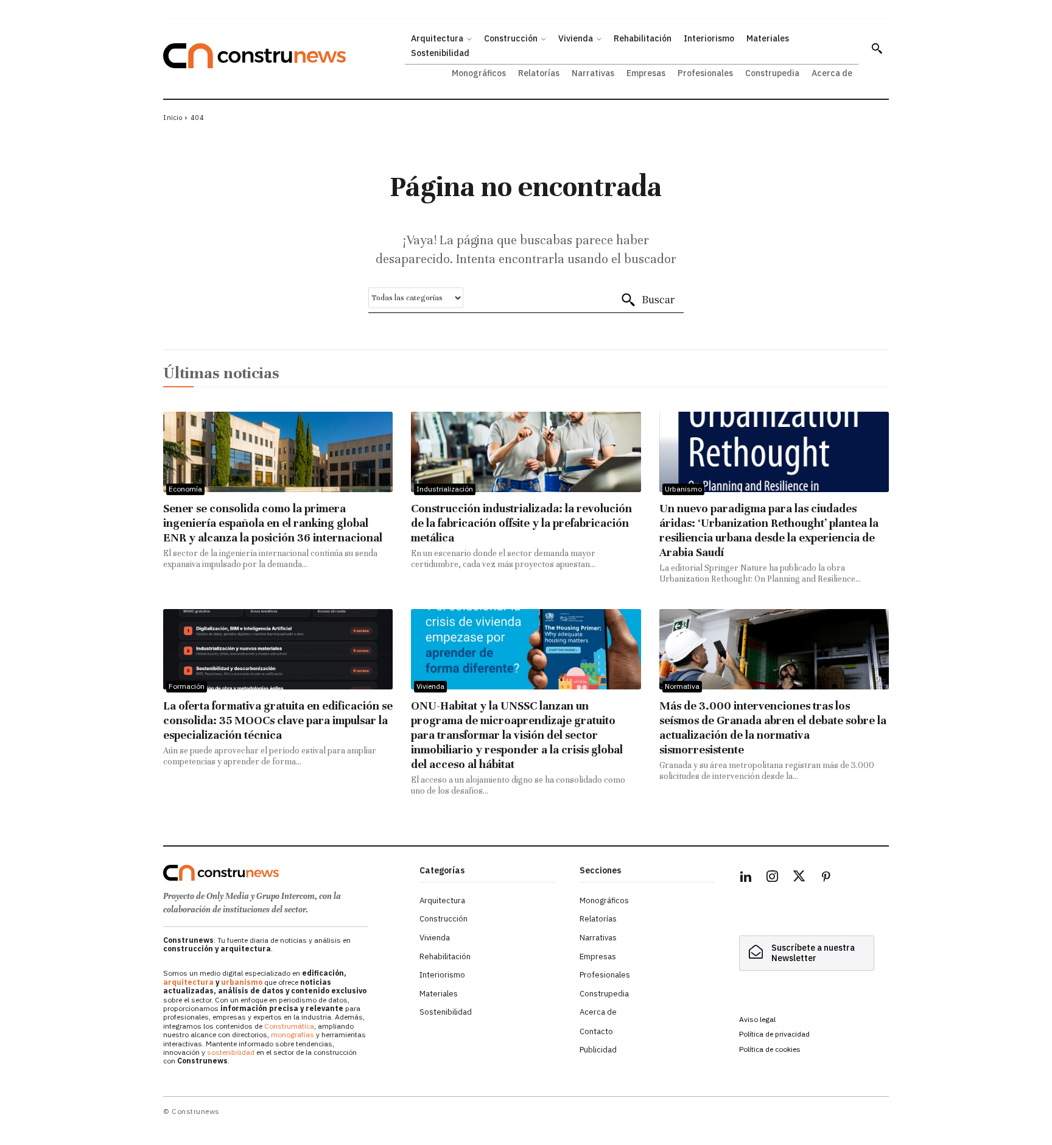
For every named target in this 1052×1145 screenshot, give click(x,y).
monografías (292, 1034)
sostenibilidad (230, 1052)
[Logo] (284, 873)
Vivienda (430, 686)
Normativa (682, 686)
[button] (876, 48)
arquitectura (188, 982)
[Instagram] (772, 878)
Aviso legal (757, 1019)
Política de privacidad (774, 1033)
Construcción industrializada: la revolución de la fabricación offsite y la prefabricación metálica (521, 522)
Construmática (289, 1025)
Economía (185, 488)
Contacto (596, 1031)
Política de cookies (770, 1049)
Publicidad (598, 1050)
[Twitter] (799, 878)
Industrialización (444, 488)
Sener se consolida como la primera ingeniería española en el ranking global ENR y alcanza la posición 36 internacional (272, 522)
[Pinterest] (826, 878)
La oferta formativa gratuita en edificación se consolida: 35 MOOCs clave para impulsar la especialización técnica (278, 720)
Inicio (172, 117)
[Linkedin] (745, 878)
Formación (187, 686)
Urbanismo (683, 488)
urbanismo (241, 982)
